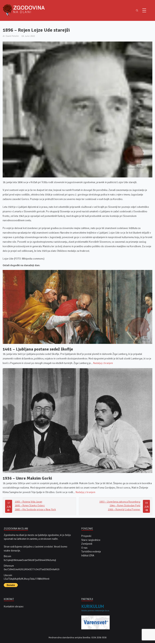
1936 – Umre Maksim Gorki (27, 478)
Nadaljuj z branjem (103, 363)
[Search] (137, 10)
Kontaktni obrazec (14, 606)
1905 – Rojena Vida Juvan (28, 501)
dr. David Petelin (11, 36)
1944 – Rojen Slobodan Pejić (124, 505)
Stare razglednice (90, 540)
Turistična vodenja (91, 551)
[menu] (144, 10)
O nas (84, 547)
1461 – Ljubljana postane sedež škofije (38, 349)
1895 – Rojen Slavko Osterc (30, 505)
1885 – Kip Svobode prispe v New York (35, 509)
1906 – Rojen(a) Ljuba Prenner (124, 509)
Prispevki (86, 536)
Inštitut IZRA (87, 555)
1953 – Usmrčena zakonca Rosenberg (119, 501)
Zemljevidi (86, 543)
